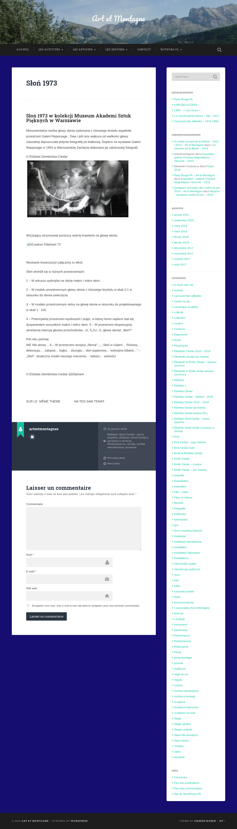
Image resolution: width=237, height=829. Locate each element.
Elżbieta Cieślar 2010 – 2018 (191, 402)
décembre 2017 (183, 248)
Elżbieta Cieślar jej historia (189, 407)
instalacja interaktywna (187, 541)
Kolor (177, 596)
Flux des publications (187, 782)
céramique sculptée (186, 306)
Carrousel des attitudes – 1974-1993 (196, 121)
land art (178, 613)
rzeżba (131, 443)
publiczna (180, 668)
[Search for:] (196, 77)
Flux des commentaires (188, 788)
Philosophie (181, 646)
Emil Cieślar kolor (184, 447)
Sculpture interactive (186, 707)
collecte (178, 312)
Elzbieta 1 (180, 385)
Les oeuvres (114, 49)
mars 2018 (180, 231)
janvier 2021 (181, 214)
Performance (182, 635)
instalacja (179, 536)
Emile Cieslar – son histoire (190, 469)
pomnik (178, 663)
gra (176, 525)
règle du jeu (181, 674)
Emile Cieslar (182, 458)
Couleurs (179, 328)
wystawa (131, 447)
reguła (178, 679)
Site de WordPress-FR (187, 793)
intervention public (185, 563)
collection (179, 317)
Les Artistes (83, 49)
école (177, 340)
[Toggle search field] (219, 50)
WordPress (79, 820)
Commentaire (34, 504)
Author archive (32, 437)
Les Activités (49, 49)
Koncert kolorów (184, 602)
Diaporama (181, 334)
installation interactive (187, 552)
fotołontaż (180, 513)
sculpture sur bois (185, 712)
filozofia (178, 502)
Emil (176, 436)
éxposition (180, 486)
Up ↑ (222, 820)
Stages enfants (183, 729)
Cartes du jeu (182, 301)
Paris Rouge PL (183, 99)
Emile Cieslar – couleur (188, 464)
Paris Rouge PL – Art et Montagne (194, 175)
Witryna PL (169, 49)
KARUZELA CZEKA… (187, 104)
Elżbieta (179, 380)
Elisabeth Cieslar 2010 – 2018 (192, 351)
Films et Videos (183, 497)
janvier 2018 (181, 242)
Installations (181, 558)
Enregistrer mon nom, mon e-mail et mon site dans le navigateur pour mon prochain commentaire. (86, 605)
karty (177, 585)
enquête (179, 475)
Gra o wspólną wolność (188, 530)
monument (180, 624)
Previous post (116, 457)
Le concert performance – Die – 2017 (196, 115)
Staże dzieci (181, 740)
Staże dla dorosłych (186, 735)
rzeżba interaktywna (186, 690)
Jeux (177, 574)
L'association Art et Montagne (192, 607)
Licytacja (179, 618)
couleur (178, 323)
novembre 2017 (183, 253)
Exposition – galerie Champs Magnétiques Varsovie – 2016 (195, 157)
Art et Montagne (118, 18)
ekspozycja (181, 345)
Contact (144, 49)
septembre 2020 (184, 220)
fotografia (179, 508)
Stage (177, 718)
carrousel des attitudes (188, 295)
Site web (31, 588)
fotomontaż (181, 519)
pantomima (181, 630)
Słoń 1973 (41, 82)
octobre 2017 (182, 258)
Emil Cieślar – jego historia (190, 442)
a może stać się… (185, 284)
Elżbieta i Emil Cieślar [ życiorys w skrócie (127, 439)
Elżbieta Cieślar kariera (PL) (191, 413)
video (177, 751)
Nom (30, 554)
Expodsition (181, 480)
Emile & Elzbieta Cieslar (188, 453)
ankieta (178, 290)
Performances (116, 443)
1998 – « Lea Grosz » (187, 110)
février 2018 (181, 236)
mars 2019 (180, 225)
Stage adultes (182, 723)
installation (180, 547)
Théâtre (179, 746)
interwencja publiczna (187, 569)
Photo (177, 652)
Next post (113, 463)
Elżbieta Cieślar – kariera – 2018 (193, 396)
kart (176, 580)
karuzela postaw (184, 591)
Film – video (181, 491)
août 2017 (180, 264)
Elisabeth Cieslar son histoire (191, 356)
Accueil (22, 49)
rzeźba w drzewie (184, 696)
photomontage (183, 657)
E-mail (31, 571)
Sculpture (180, 701)
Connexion (180, 777)
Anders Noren (205, 820)
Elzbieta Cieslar (183, 391)
